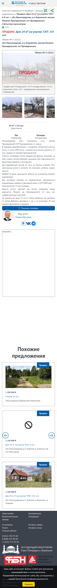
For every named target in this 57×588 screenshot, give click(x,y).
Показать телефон (29, 208)
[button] (5, 435)
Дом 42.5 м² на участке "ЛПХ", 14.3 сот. (22, 496)
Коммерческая (34, 513)
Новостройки (8, 513)
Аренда (5, 519)
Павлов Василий (23, 217)
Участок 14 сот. (12, 396)
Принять (28, 584)
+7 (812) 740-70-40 (36, 3)
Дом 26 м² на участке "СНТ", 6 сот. (20, 444)
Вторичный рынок (10, 516)
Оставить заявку (35, 524)
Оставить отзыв (35, 527)
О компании (7, 524)
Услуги (5, 527)
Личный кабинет (9, 530)
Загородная (33, 516)
